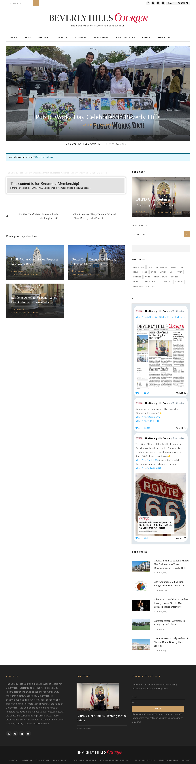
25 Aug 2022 (18, 309)
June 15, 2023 (161, 612)
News (109, 125)
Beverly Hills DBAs (168, 760)
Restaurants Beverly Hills (144, 287)
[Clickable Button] (36, 3)
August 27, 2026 (145, 212)
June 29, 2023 (161, 590)
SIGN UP (158, 709)
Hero (150, 267)
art (171, 272)
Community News (94, 125)
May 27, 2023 (117, 144)
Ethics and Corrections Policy (115, 760)
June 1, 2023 (161, 650)
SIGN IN (171, 3)
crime (153, 272)
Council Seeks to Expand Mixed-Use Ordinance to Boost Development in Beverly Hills (172, 564)
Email (135, 697)
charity (136, 282)
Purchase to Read (19, 188)
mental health (160, 277)
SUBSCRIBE (183, 3)
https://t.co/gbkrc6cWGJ (148, 468)
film (181, 267)
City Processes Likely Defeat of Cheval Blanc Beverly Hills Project (171, 642)
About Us (14, 760)
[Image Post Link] (141, 566)
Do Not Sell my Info (145, 760)
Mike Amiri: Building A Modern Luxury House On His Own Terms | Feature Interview (171, 603)
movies (163, 272)
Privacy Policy (60, 760)
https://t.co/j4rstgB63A (147, 460)
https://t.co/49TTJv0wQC (148, 317)
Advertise (27, 760)
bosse (144, 272)
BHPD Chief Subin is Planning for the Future (101, 718)
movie (135, 272)
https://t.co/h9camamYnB (148, 417)
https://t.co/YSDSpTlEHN (148, 421)
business (174, 277)
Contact (186, 760)
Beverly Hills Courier (86, 144)
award (147, 277)
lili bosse (137, 277)
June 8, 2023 (161, 629)
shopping (179, 282)
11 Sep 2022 (17, 271)
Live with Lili (166, 282)
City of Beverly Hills (21, 274)
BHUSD (173, 267)
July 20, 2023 (161, 573)
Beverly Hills (138, 267)
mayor (179, 272)
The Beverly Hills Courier (164, 311)
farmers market (150, 282)
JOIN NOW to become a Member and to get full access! (61, 188)
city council (161, 267)
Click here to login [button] (44, 157)
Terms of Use (42, 760)
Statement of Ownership (84, 760)
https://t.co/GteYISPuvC (173, 317)
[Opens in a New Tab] (148, 3)
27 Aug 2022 (79, 271)
